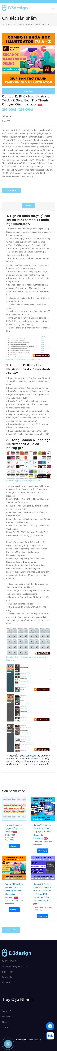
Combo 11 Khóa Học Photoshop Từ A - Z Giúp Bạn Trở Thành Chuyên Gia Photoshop (42, 831)
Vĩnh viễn (7, 116)
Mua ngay (11, 191)
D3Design (36, 1040)
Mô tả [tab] (28, 206)
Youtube (8, 977)
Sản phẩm (6, 1017)
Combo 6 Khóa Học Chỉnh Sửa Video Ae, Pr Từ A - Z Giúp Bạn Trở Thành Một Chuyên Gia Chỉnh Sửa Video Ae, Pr (42, 894)
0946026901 (10, 961)
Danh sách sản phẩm (23, 25)
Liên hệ (5, 1027)
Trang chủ (6, 25)
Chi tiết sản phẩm (42, 25)
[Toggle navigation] (53, 8)
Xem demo (28, 91)
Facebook (8, 972)
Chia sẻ (5, 1022)
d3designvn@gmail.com (16, 966)
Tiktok (7, 982)
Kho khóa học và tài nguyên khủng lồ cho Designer (14, 828)
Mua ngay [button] (14, 846)
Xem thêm (11, 930)
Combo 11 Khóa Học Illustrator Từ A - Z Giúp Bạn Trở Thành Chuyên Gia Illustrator (14, 890)
